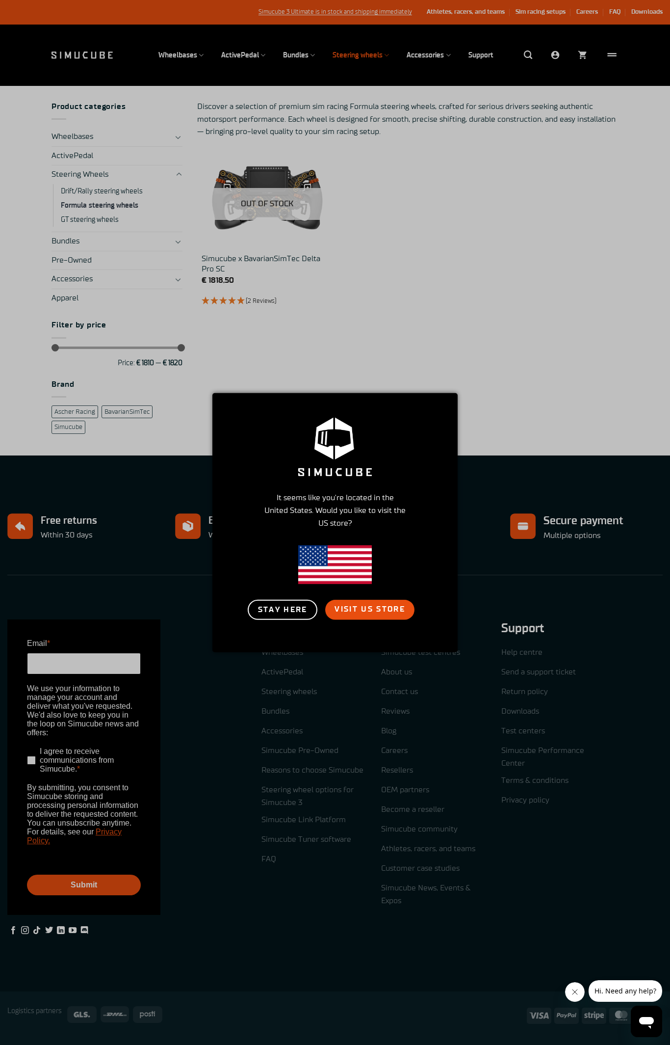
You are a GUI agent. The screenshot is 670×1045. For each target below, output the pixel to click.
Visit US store (370, 609)
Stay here (283, 610)
